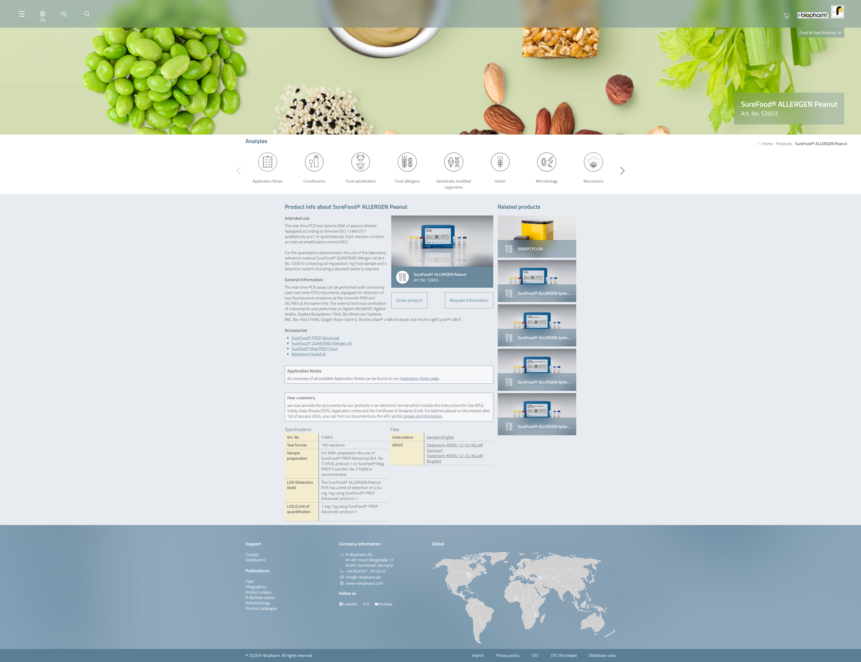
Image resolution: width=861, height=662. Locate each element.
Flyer (250, 581)
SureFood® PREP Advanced (315, 338)
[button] (621, 171)
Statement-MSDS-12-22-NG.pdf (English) (455, 458)
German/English (440, 437)
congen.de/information (422, 416)
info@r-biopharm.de (363, 577)
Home (767, 144)
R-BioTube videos (260, 597)
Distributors (255, 560)
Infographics (256, 587)
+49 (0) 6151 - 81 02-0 (365, 571)
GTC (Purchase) (564, 655)
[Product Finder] (64, 14)
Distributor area (602, 655)
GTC (535, 655)
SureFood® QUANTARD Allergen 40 (321, 343)
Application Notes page (419, 378)
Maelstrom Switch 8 (308, 354)
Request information (469, 300)
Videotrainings (258, 603)
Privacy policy (508, 655)
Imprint (478, 655)
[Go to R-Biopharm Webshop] (786, 15)
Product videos (258, 592)
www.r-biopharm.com (364, 583)
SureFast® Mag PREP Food (314, 349)
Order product (409, 300)
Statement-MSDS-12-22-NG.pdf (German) (455, 447)
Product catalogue (261, 608)
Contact (252, 554)
